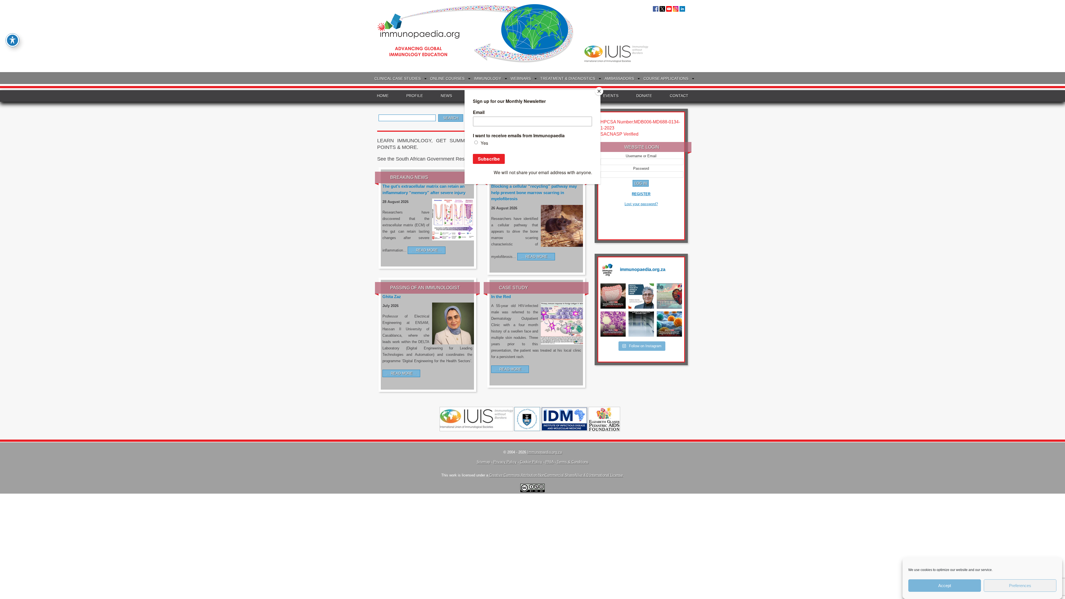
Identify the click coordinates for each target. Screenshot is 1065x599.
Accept (944, 585)
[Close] (599, 91)
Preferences (1020, 585)
